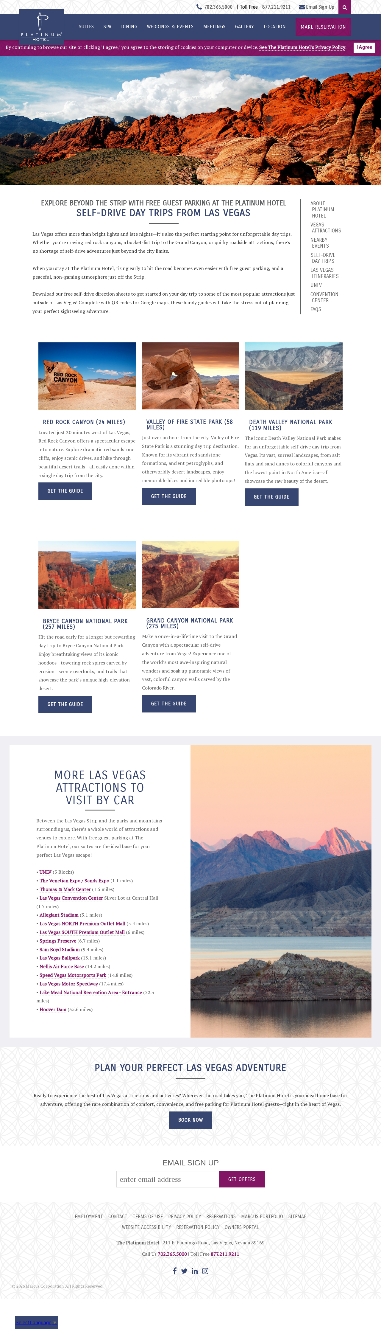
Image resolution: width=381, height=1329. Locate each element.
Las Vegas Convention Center (71, 898)
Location (275, 27)
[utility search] (344, 7)
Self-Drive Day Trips (322, 258)
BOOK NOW (190, 1120)
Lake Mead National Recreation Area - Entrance (91, 992)
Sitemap (297, 1216)
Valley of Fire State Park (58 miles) (189, 424)
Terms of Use (148, 1216)
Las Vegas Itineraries (324, 273)
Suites (86, 27)
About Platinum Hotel (322, 210)
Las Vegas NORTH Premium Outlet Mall (83, 923)
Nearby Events (319, 243)
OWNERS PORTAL (242, 1227)
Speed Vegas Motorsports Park (73, 975)
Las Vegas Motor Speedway (69, 983)
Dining (129, 27)
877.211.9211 (276, 7)
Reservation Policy (197, 1227)
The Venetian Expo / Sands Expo (74, 880)
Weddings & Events (170, 27)
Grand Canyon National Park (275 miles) (189, 623)
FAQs (315, 309)
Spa (108, 27)
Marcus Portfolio (262, 1216)
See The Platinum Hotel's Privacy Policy (302, 47)
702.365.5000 (172, 1254)
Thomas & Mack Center (65, 889)
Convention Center (324, 297)
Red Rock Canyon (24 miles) (84, 422)
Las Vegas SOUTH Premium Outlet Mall (83, 932)
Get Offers (242, 1179)
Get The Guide (65, 491)
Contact (117, 1216)
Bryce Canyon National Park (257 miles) (85, 624)
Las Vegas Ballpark (60, 957)
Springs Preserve (58, 940)
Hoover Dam (53, 1009)
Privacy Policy (184, 1216)
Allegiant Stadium (60, 915)
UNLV (316, 285)
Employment (89, 1216)
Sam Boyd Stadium (60, 949)
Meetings (214, 27)
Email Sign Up (320, 7)
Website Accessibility (146, 1227)
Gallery (244, 27)
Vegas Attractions (325, 228)
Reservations (221, 1216)
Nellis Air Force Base (62, 966)
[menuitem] (86, 27)
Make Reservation (323, 27)
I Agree (364, 47)
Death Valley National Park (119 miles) (290, 425)
